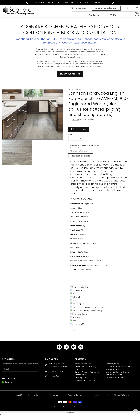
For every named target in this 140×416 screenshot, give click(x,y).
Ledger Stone (80, 369)
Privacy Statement (121, 395)
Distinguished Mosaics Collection (120, 366)
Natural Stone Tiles (114, 375)
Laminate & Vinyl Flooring (85, 366)
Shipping (75, 119)
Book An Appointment (106, 8)
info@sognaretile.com (58, 371)
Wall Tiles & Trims (113, 369)
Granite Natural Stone (115, 377)
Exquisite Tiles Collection (85, 380)
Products (94, 15)
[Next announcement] (113, 2)
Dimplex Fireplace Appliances (87, 372)
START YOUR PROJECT (70, 74)
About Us (19, 395)
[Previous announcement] (27, 2)
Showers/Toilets (113, 363)
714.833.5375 (80, 8)
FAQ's (36, 395)
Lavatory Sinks (81, 377)
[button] (136, 14)
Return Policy (98, 395)
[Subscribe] (36, 369)
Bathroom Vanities (83, 363)
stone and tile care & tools (117, 372)
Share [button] (73, 331)
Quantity (71, 134)
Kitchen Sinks (80, 375)
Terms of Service (75, 395)
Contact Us (53, 395)
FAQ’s (113, 15)
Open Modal (70, 412)
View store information (79, 151)
